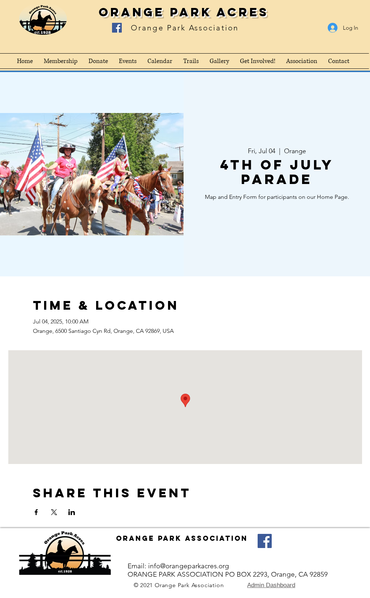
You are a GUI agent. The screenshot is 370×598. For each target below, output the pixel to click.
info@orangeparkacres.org (188, 566)
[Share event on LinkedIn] (71, 512)
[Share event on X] (54, 512)
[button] (302, 61)
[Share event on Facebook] (36, 512)
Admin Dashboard (271, 585)
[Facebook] (117, 28)
